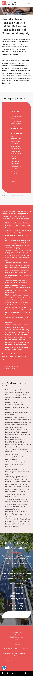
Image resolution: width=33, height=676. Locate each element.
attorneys (18, 73)
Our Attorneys (16, 632)
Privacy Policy (16, 653)
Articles (16, 642)
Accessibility (6, 653)
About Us (16, 634)
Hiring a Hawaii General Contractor (17, 429)
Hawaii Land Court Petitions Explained (18, 422)
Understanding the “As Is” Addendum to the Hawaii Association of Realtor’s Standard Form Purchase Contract (18, 484)
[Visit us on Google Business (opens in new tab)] (7, 673)
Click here (5, 196)
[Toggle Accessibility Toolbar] (4, 668)
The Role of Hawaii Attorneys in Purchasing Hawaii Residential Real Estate (17, 471)
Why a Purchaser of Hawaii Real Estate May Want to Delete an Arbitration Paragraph (16, 506)
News (16, 639)
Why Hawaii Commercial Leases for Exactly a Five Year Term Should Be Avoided (17, 514)
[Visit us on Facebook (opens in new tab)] (2, 673)
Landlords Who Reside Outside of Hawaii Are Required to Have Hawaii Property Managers (17, 434)
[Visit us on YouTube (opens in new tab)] (12, 673)
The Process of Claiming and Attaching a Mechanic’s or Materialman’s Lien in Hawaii (15, 464)
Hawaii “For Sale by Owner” (14, 405)
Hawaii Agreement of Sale (14, 402)
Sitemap (16, 656)
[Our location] (25, 673)
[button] (16, 367)
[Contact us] (30, 673)
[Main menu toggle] (28, 3)
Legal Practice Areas (16, 637)
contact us (10, 354)
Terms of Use (25, 653)
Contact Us (16, 644)
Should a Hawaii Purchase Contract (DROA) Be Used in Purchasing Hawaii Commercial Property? (18, 452)
